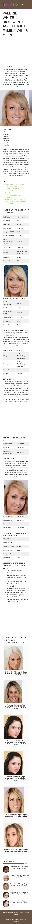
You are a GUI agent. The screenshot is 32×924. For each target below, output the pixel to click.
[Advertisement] (16, 53)
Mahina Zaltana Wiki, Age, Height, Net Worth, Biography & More (16, 778)
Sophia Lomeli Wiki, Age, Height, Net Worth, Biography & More (19, 867)
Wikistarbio (12, 640)
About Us (5, 912)
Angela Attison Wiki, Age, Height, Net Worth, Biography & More (16, 707)
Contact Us (11, 912)
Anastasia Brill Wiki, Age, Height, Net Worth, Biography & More (16, 742)
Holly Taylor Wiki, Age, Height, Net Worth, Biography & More (16, 815)
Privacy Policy (19, 912)
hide (13, 182)
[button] (22, 4)
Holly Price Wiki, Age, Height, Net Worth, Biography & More (16, 673)
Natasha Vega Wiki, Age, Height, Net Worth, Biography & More (16, 850)
